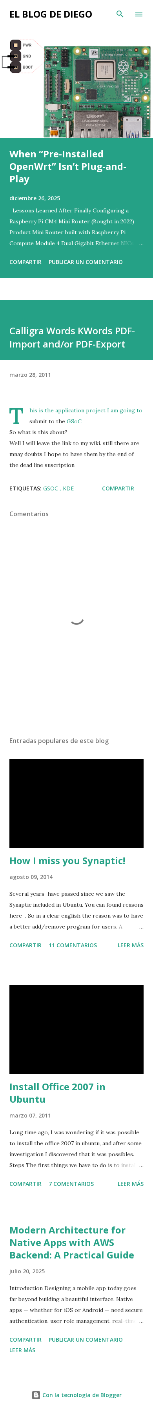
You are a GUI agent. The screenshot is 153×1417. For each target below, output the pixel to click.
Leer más (131, 945)
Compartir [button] (25, 262)
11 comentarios (73, 945)
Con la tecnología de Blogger (81, 1395)
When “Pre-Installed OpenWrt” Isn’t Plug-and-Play (67, 166)
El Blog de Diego (50, 13)
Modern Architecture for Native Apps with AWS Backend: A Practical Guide (71, 1242)
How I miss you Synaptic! (67, 860)
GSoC (74, 421)
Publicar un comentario (86, 262)
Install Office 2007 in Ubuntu (57, 1092)
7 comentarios (71, 1183)
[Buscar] (120, 14)
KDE (68, 488)
